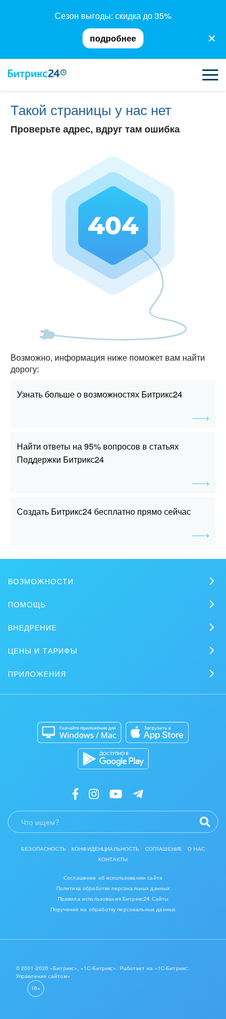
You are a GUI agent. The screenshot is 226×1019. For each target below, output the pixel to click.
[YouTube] (115, 793)
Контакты (113, 859)
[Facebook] (75, 793)
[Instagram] (94, 793)
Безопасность (43, 848)
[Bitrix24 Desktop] (79, 732)
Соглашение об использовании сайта (113, 877)
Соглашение (164, 848)
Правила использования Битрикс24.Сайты (113, 898)
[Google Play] (113, 758)
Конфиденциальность (105, 848)
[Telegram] (138, 793)
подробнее (113, 38)
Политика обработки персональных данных (113, 888)
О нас (196, 848)
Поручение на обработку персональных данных (113, 909)
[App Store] (157, 732)
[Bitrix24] (37, 74)
